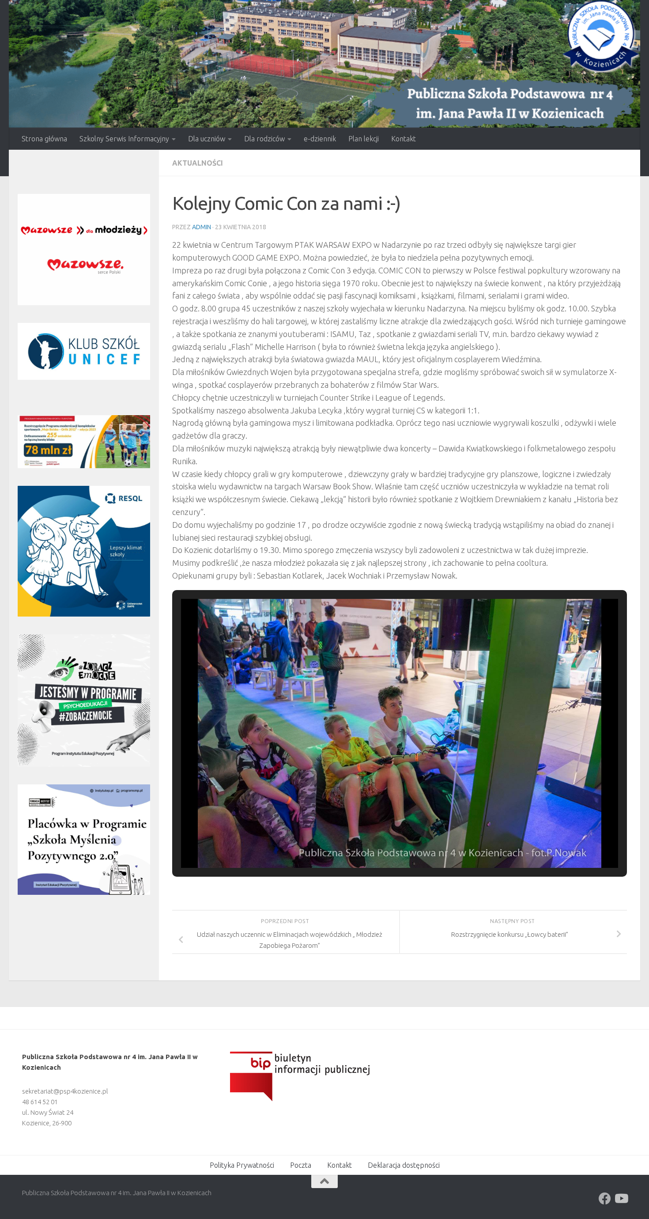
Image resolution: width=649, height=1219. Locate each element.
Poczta (300, 1165)
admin (201, 227)
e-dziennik (320, 139)
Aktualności (197, 163)
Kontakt (403, 139)
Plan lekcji (363, 139)
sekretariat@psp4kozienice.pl (65, 1091)
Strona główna (44, 139)
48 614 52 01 (40, 1101)
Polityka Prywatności (242, 1165)
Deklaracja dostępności (404, 1165)
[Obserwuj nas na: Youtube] (621, 1198)
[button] (379, 843)
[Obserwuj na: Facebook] (605, 1198)
